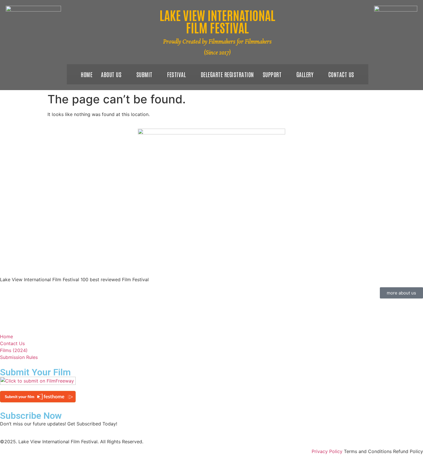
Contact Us (341, 74)
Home (86, 74)
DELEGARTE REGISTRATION (227, 74)
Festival (176, 74)
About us (111, 74)
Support (272, 74)
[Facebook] (1, 302)
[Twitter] (1, 309)
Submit (144, 74)
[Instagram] (1, 316)
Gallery (305, 74)
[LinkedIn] (1, 323)
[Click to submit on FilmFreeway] (38, 383)
